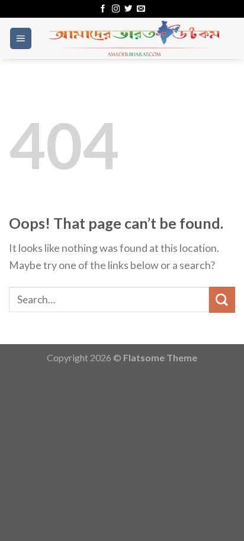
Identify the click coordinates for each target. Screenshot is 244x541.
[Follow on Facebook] (103, 9)
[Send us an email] (141, 9)
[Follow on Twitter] (128, 9)
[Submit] (222, 299)
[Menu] (20, 38)
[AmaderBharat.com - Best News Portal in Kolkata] (133, 38)
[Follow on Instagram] (116, 9)
